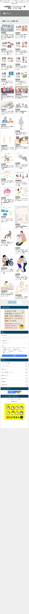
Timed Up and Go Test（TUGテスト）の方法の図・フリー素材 (21, 184)
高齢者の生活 (14, 384)
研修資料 (14, 381)
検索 (14, 355)
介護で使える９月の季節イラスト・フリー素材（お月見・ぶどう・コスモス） (21, 53)
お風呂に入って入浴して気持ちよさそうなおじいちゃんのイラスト (7, 113)
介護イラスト (14, 369)
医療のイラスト (14, 375)
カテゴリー (4, 340)
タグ (3, 345)
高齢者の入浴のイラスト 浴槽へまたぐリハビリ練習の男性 (21, 148)
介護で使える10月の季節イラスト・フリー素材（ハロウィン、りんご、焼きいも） (7, 53)
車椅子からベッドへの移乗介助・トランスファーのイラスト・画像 (7, 271)
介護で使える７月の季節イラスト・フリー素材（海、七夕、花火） (21, 68)
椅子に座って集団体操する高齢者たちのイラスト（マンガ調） (7, 98)
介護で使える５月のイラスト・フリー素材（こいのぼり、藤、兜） (7, 83)
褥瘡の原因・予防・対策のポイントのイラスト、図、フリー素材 (7, 182)
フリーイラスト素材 (14, 362)
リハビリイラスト (14, 366)
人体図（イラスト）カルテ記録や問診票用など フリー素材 (7, 149)
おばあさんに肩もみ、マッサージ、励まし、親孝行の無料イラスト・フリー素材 (21, 251)
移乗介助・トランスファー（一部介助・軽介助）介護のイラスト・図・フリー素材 (21, 278)
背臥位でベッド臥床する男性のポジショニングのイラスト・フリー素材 (21, 167)
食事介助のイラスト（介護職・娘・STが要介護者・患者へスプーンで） (7, 295)
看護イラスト (14, 378)
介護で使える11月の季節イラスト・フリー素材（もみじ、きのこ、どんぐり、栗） (21, 36)
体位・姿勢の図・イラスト (14, 372)
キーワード (4, 335)
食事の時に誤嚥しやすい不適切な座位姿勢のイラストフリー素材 (7, 167)
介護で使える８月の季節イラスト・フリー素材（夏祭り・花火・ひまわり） (7, 68)
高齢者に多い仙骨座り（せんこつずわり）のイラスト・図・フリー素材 (7, 244)
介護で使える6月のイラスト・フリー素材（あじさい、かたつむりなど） (21, 83)
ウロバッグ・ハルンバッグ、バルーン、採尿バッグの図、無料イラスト (7, 220)
